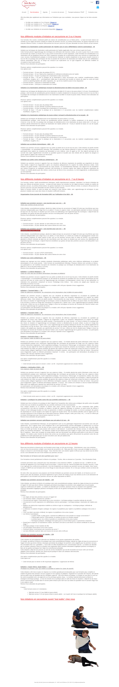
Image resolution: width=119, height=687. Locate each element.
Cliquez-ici (53, 22)
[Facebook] (97, 2)
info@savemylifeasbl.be (79, 682)
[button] (97, 7)
